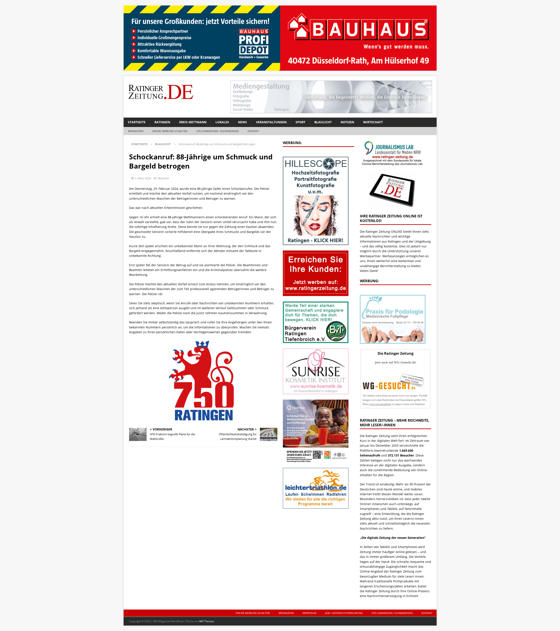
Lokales (222, 122)
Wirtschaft (373, 122)
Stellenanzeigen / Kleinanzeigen (217, 131)
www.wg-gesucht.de (380, 404)
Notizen (347, 122)
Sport (300, 122)
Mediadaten (136, 131)
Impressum (309, 613)
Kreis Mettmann (192, 122)
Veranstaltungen (271, 122)
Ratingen (162, 122)
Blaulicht (323, 122)
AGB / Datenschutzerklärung (344, 613)
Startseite (136, 122)
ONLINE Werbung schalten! (170, 131)
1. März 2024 (143, 178)
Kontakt (253, 131)
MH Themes (206, 621)
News (242, 122)
